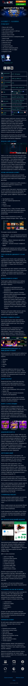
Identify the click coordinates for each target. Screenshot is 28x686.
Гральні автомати (8, 677)
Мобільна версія (20, 677)
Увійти (21, 1)
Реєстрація (21, 4)
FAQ (14, 680)
